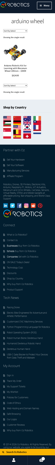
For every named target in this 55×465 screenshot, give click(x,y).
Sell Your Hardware (16, 159)
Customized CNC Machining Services (25, 321)
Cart (36, 457)
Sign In (10, 375)
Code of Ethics (14, 403)
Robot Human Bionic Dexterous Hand (25, 338)
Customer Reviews (16, 425)
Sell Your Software (15, 165)
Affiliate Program (15, 176)
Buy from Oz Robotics (23, 245)
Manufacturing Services (18, 170)
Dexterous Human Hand (18, 349)
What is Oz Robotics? (17, 234)
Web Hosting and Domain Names (23, 408)
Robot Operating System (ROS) (22, 332)
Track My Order (14, 381)
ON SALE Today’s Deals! (18, 262)
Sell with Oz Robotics (22, 256)
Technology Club (15, 267)
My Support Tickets (16, 386)
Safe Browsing (14, 414)
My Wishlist (12, 392)
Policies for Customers (17, 397)
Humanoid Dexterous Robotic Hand (24, 343)
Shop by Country (15, 278)
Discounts (11, 273)
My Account (14, 460)
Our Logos (12, 419)
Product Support (15, 289)
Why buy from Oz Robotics (20, 284)
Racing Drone (13, 307)
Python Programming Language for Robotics (28, 327)
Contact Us (12, 240)
